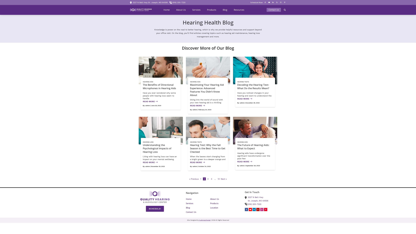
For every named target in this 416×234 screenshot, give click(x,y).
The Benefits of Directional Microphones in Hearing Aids (159, 86)
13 (219, 179)
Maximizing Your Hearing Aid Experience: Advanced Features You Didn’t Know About (207, 90)
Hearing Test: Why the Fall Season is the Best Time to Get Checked (207, 148)
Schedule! (155, 209)
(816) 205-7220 (178, 2)
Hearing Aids (148, 82)
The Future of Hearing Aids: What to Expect (253, 146)
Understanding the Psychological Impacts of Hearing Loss (157, 148)
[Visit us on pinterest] (284, 2)
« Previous (194, 179)
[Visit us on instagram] (281, 2)
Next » (224, 179)
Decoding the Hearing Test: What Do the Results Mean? (253, 86)
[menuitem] (256, 2)
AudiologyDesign (204, 220)
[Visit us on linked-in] (273, 2)
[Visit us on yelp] (277, 2)
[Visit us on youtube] (269, 2)
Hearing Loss (148, 142)
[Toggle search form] (285, 10)
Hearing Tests (243, 82)
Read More (149, 101)
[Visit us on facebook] (265, 2)
